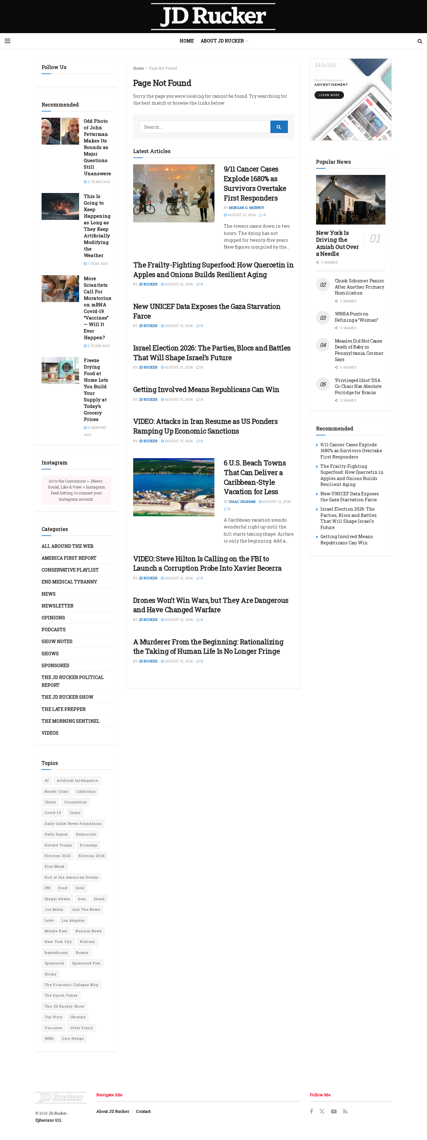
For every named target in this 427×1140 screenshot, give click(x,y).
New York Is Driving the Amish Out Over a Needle (337, 243)
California (86, 791)
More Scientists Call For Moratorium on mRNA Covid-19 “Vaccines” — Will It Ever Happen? (98, 307)
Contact (143, 1111)
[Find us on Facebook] (311, 1111)
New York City (58, 941)
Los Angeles (73, 920)
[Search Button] (420, 40)
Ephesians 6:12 (48, 1120)
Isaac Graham (242, 501)
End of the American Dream (71, 877)
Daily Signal (56, 834)
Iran (82, 898)
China (50, 802)
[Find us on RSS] (345, 1111)
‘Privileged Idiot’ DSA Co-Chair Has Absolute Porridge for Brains (358, 386)
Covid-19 (53, 812)
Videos (50, 733)
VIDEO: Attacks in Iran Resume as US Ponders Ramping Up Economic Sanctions (205, 426)
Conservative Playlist (70, 570)
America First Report (69, 558)
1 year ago (97, 263)
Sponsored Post (86, 963)
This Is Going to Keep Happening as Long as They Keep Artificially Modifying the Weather (97, 225)
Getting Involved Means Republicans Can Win (206, 389)
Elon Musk (55, 866)
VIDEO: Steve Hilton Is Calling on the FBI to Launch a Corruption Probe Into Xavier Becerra (207, 563)
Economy (88, 845)
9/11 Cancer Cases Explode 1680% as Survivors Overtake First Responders (255, 183)
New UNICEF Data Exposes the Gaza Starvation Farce (349, 497)
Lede (49, 920)
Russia (82, 952)
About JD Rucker (222, 41)
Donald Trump (58, 845)
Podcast (87, 941)
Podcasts (54, 629)
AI (47, 780)
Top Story (53, 1016)
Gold (80, 887)
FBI (47, 887)
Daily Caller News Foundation (73, 823)
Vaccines (53, 1027)
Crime (75, 812)
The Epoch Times (61, 995)
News (49, 594)
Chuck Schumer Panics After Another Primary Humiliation (359, 287)
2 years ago (98, 345)
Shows (50, 654)
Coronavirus (75, 802)
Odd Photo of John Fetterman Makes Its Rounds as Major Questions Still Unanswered (99, 147)
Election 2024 (92, 855)
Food (63, 887)
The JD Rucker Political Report (73, 681)
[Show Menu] (7, 41)
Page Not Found (163, 68)
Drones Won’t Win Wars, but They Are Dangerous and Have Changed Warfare (211, 605)
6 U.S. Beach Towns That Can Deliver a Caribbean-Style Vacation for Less (255, 477)
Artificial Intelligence (77, 780)
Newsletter (57, 606)
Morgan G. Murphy (246, 207)
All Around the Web (67, 546)
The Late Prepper (64, 709)
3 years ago (98, 181)
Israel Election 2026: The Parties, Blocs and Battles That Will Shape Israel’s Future (212, 352)
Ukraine (78, 1016)
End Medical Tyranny (69, 582)
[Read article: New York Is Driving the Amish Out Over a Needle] (351, 200)
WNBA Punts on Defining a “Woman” (356, 317)
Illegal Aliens (57, 898)
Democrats (86, 834)
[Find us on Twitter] (322, 1111)
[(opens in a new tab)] (173, 193)
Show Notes (57, 641)
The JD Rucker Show (67, 697)
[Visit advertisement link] (351, 99)
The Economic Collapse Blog (71, 984)
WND (49, 1038)
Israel (99, 898)
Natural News (89, 931)
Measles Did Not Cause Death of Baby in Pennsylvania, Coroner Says (359, 350)
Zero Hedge (73, 1038)
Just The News (86, 909)
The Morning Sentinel (71, 721)
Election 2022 (58, 855)
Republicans (56, 952)
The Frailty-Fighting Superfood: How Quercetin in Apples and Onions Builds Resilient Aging (213, 269)
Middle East (56, 931)
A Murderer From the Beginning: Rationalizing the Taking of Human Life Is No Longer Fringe (208, 646)
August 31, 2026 (241, 214)
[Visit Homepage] (213, 16)
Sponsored (55, 665)
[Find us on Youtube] (334, 1111)
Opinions (53, 618)
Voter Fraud (81, 1027)
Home (187, 41)
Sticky (51, 974)
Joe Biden (54, 909)
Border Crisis (56, 791)
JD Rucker (148, 284)
